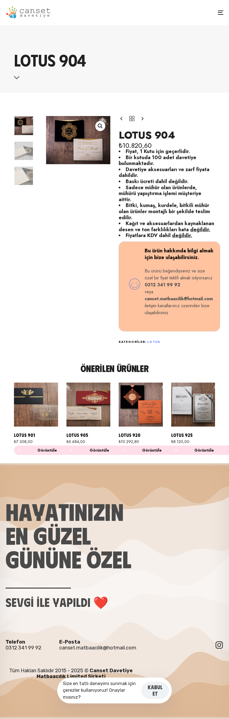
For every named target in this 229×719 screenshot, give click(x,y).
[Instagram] (219, 645)
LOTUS (153, 341)
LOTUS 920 (129, 435)
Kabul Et (155, 690)
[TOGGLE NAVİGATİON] (187, 12)
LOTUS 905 (77, 435)
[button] (100, 126)
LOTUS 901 (24, 435)
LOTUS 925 (182, 435)
